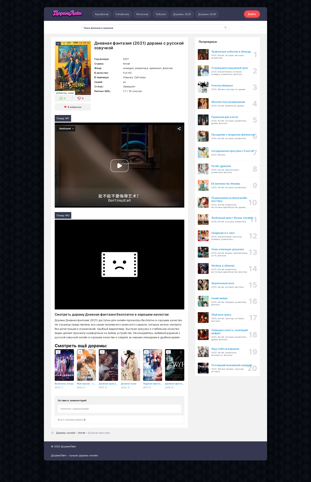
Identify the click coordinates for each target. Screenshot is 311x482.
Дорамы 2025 (182, 14)
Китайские (122, 14)
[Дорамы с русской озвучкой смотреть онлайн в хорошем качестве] (67, 14)
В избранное (74, 107)
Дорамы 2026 (207, 14)
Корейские (102, 14)
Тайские (161, 14)
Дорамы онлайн (66, 432)
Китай (81, 432)
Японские (142, 14)
